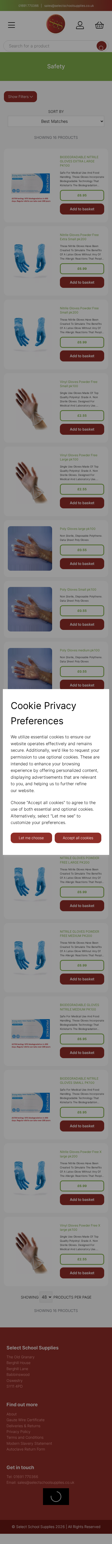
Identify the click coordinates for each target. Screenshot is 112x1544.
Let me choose (31, 838)
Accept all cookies (78, 838)
